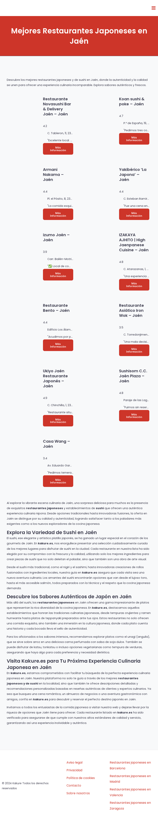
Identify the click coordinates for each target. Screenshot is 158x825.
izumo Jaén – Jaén (56, 237)
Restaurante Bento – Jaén (56, 308)
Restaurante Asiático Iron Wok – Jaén (131, 310)
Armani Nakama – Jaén (53, 174)
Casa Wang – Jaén (56, 444)
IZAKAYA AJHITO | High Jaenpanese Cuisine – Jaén (134, 242)
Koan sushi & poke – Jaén (132, 101)
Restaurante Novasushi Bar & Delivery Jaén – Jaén (57, 106)
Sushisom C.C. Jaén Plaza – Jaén (133, 376)
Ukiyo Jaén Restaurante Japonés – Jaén (55, 378)
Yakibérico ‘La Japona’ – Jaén (132, 174)
